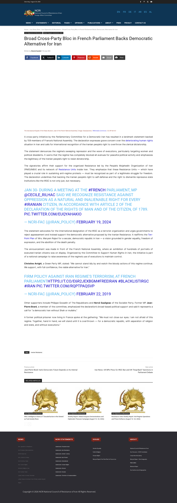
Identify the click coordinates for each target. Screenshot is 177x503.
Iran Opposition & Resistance (51, 29)
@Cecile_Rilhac (39, 195)
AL (150, 12)
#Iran (29, 286)
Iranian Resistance (36, 352)
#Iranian (33, 204)
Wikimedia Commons (99, 131)
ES (145, 12)
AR (140, 12)
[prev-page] (25, 424)
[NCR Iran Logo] (43, 13)
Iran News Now (35, 29)
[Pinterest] (144, 1)
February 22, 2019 (93, 294)
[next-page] (29, 424)
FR (124, 12)
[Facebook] (140, 1)
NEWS (20, 439)
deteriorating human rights (139, 140)
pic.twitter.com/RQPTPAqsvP (65, 286)
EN (118, 12)
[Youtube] (151, 1)
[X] (147, 1)
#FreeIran (107, 281)
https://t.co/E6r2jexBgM (72, 281)
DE (130, 12)
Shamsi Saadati (36, 51)
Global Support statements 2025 (53, 33)
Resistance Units (67, 169)
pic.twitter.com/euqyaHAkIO (53, 214)
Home (26, 29)
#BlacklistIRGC (133, 281)
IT (135, 12)
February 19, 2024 (93, 222)
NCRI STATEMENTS (64, 439)
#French (97, 190)
